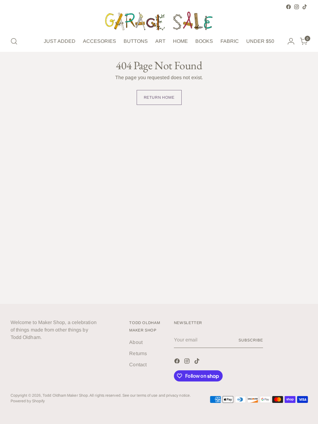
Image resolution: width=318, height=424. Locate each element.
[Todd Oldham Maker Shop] (159, 21)
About (135, 342)
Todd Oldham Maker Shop (65, 395)
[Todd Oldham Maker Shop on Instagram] (296, 7)
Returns (138, 353)
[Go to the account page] (291, 41)
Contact (138, 364)
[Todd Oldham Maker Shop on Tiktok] (304, 7)
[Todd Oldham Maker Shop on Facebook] (288, 7)
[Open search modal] (14, 41)
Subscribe (250, 340)
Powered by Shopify (28, 401)
